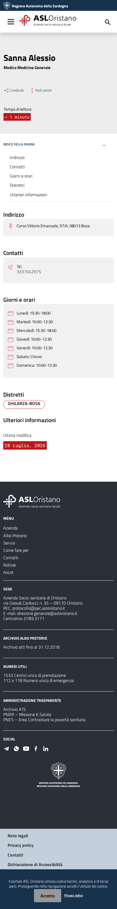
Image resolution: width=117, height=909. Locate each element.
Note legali (18, 835)
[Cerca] (108, 22)
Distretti (17, 185)
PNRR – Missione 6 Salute (27, 714)
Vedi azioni (43, 90)
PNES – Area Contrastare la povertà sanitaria (44, 719)
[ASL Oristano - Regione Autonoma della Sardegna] (31, 500)
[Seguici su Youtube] (26, 748)
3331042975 (29, 271)
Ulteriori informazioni (28, 194)
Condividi (17, 90)
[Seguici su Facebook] (36, 748)
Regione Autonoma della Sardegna (40, 6)
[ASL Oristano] (7, 6)
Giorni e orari (21, 176)
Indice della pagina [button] (19, 144)
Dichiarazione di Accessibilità (35, 864)
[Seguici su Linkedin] (45, 748)
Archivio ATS (14, 709)
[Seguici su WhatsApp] (16, 748)
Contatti (17, 166)
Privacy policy (20, 845)
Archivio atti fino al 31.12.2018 (31, 647)
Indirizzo (17, 157)
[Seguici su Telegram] (6, 748)
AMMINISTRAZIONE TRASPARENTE (32, 700)
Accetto (48, 895)
